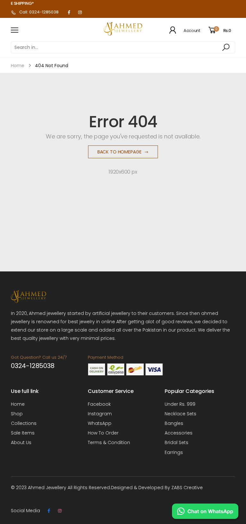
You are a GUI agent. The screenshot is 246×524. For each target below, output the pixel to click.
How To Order (103, 433)
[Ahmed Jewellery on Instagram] (80, 12)
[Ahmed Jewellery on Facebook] (69, 12)
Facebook (99, 404)
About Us (21, 442)
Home (18, 404)
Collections (24, 423)
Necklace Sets (180, 414)
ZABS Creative (187, 487)
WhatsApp (99, 423)
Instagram (100, 414)
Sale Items (23, 433)
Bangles (174, 423)
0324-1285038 (32, 365)
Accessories (179, 433)
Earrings (174, 452)
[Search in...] (227, 47)
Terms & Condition (109, 442)
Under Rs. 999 (180, 404)
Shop (17, 414)
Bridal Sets (176, 442)
